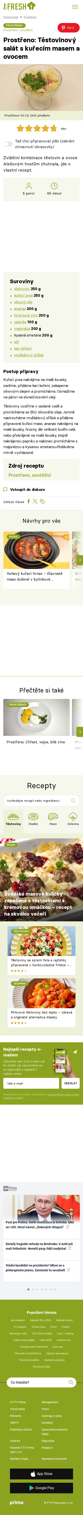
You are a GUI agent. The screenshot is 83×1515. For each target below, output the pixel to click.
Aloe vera (58, 1346)
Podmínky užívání (21, 1429)
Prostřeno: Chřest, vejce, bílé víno (36, 742)
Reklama (15, 1415)
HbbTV (14, 1422)
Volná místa (17, 1409)
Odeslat (70, 1083)
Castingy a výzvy (52, 1415)
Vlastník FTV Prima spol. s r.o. (22, 1450)
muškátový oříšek (29, 355)
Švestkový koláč (41, 1366)
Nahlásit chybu (19, 1458)
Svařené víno (64, 1340)
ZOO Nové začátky (42, 1333)
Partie (53, 1327)
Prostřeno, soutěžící (18, 30)
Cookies (15, 1440)
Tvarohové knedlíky (28, 1360)
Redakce (47, 1447)
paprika (20, 321)
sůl (16, 341)
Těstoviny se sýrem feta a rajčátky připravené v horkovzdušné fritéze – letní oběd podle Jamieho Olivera (40, 965)
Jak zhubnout (17, 1320)
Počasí (65, 1327)
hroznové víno (26, 315)
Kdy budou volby (18, 1333)
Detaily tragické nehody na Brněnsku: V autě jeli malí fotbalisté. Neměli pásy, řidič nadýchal (39, 1246)
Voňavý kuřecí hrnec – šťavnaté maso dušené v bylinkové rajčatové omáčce (34, 576)
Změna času (38, 1327)
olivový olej (23, 302)
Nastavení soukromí (54, 1458)
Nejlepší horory (64, 1320)
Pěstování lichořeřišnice (28, 1353)
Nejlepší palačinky (54, 1360)
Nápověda (48, 1440)
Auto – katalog (65, 1333)
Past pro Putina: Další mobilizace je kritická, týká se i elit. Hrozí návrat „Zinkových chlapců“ (40, 1224)
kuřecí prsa (23, 295)
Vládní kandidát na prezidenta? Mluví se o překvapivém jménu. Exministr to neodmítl (36, 1268)
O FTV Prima (18, 1402)
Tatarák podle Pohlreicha (34, 1346)
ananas (20, 308)
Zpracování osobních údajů (55, 1432)
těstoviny (22, 288)
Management (50, 1402)
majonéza (22, 328)
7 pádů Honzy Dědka (24, 1340)
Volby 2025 (46, 1340)
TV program (20, 1327)
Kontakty (47, 1422)
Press (45, 1409)
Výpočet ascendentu (57, 1353)
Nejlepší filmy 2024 (40, 1320)
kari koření (22, 348)
